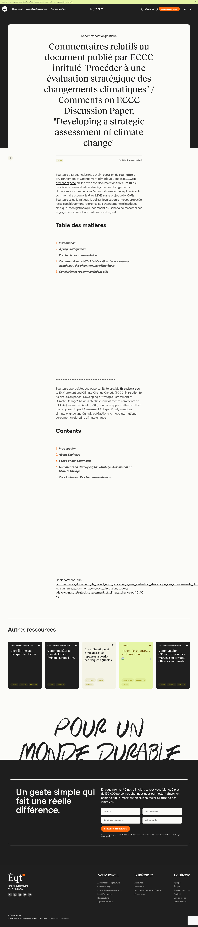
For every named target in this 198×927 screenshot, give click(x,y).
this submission (130, 388)
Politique (33, 684)
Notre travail (17, 9)
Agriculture (90, 680)
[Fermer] (195, 2)
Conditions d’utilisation (164, 835)
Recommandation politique (21, 645)
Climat (59, 160)
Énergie (23, 684)
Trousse (124, 645)
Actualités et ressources (36, 9)
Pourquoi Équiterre (59, 9)
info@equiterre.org (18, 885)
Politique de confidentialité (141, 835)
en (191, 9)
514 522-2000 (15, 889)
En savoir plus (68, 2)
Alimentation (127, 680)
